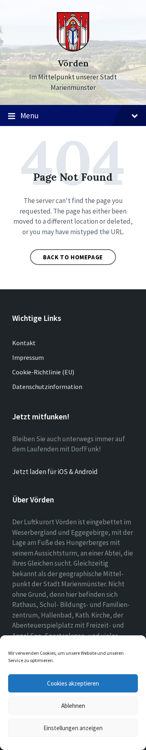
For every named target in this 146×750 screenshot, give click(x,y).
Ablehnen (73, 705)
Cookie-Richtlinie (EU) (43, 372)
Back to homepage (73, 257)
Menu (29, 115)
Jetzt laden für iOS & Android (55, 471)
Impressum (28, 357)
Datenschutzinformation (47, 386)
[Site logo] (73, 49)
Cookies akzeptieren (73, 683)
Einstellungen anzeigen (73, 728)
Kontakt (24, 343)
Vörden (73, 63)
